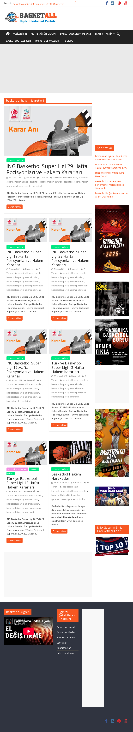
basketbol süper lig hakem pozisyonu (23, 290)
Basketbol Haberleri (18, 40)
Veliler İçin (20, 33)
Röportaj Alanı (64, 647)
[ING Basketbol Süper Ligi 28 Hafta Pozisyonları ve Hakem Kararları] (70, 220)
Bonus (69, 40)
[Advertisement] (66, 68)
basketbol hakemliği (60, 495)
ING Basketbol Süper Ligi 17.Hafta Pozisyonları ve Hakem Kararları (25, 369)
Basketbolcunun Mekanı (75, 33)
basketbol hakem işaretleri (65, 177)
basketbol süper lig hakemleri (65, 396)
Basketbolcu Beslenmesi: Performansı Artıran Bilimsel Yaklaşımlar (47, 3)
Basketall (30, 177)
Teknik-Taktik (103, 33)
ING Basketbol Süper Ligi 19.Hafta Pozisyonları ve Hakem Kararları (25, 258)
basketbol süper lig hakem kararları (46, 181)
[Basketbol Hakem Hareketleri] (70, 442)
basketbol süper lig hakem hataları (22, 277)
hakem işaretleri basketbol (29, 186)
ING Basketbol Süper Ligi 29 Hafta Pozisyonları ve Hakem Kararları (46, 169)
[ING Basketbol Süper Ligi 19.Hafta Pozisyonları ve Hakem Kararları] (25, 220)
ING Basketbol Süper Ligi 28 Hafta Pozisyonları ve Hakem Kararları (70, 258)
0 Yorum (44, 177)
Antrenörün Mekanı (43, 33)
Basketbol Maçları (47, 40)
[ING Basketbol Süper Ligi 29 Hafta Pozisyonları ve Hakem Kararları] (48, 108)
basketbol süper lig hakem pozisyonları (24, 285)
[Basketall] (32, 11)
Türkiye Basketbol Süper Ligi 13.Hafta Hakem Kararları (67, 367)
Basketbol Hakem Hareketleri (66, 476)
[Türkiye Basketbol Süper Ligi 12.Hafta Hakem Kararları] (25, 442)
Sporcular (61, 642)
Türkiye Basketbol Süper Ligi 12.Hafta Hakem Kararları (22, 482)
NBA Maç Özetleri (66, 637)
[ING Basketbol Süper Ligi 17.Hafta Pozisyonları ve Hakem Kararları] (25, 331)
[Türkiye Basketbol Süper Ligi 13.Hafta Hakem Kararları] (70, 331)
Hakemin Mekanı (15, 160)
